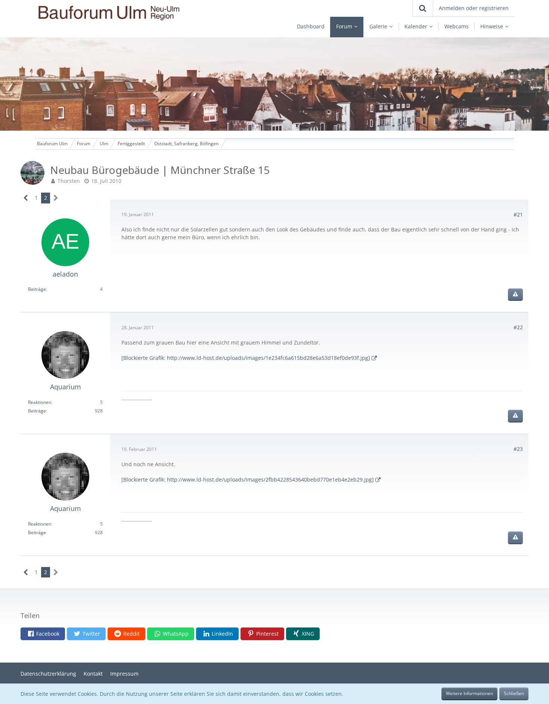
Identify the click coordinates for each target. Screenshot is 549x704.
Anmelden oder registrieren (474, 8)
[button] (43, 633)
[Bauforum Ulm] (132, 13)
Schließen (514, 693)
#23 (518, 448)
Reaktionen (39, 402)
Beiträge (37, 289)
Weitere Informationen (469, 693)
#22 (518, 327)
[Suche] (423, 8)
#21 (518, 214)
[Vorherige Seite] (26, 198)
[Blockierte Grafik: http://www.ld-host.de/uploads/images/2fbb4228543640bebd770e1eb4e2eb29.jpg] (247, 479)
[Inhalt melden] (515, 295)
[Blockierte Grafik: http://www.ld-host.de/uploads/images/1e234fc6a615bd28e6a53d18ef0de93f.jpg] (245, 357)
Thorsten (69, 180)
